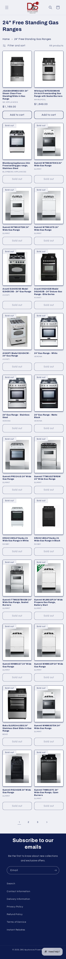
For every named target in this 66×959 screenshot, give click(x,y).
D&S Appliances (27, 950)
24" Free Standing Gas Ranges (32, 39)
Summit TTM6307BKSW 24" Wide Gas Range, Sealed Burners (17, 602)
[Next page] (46, 822)
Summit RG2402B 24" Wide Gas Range (17, 791)
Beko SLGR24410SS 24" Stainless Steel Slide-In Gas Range (17, 728)
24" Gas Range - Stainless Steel (16, 416)
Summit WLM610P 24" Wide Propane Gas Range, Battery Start (48, 602)
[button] (6, 7)
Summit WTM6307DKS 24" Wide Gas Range (48, 164)
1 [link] (19, 822)
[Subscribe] (55, 870)
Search (11, 883)
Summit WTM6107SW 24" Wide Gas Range (16, 228)
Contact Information (18, 891)
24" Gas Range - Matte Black (45, 416)
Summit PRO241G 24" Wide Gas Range (17, 477)
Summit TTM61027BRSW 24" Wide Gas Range (47, 477)
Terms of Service (16, 922)
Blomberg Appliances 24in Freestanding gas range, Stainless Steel (16, 165)
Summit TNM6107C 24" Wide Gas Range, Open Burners (46, 792)
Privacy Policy (15, 907)
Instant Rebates (16, 930)
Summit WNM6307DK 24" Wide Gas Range (47, 726)
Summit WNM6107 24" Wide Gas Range (17, 665)
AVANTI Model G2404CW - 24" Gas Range (16, 354)
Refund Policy (15, 914)
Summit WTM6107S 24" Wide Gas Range (46, 228)
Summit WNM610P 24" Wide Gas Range (48, 665)
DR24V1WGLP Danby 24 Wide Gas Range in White (16, 539)
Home (6, 39)
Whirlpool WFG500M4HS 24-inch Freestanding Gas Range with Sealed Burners (48, 93)
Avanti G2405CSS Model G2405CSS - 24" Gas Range (17, 290)
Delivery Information (18, 899)
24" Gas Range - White (46, 353)
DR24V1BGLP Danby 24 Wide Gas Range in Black (47, 539)
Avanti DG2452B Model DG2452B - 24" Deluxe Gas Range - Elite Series (48, 291)
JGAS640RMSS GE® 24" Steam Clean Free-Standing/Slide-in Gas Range (15, 95)
